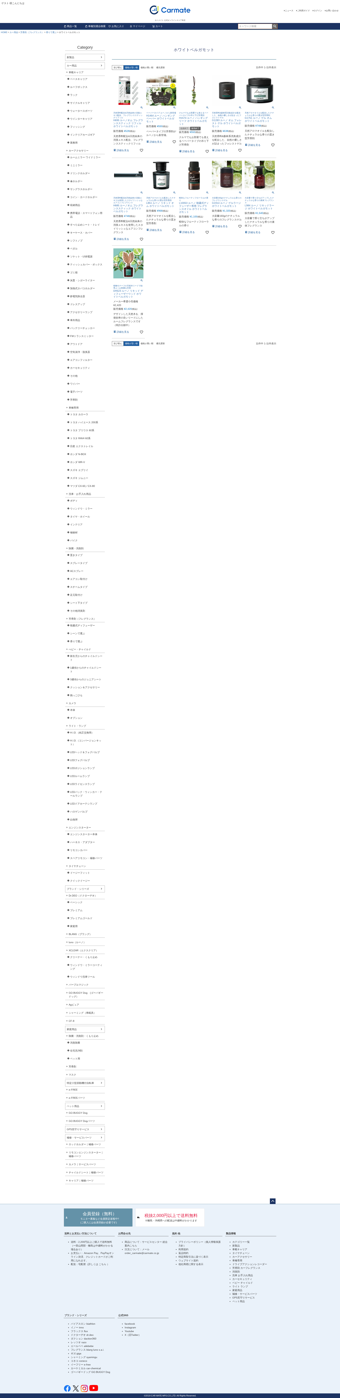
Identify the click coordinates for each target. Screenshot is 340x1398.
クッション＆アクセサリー (85, 687)
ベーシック (76, 902)
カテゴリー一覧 (241, 1241)
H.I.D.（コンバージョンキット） (85, 742)
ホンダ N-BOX (78, 454)
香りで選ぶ (51, 32)
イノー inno (77, 1327)
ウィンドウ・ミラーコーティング (86, 967)
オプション (76, 718)
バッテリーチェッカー (82, 328)
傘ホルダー (76, 181)
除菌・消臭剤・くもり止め (83, 1036)
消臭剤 (236, 1271)
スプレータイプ (78, 563)
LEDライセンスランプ (82, 784)
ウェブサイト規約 (188, 1260)
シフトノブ (76, 240)
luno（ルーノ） (77, 942)
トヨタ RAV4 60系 (80, 438)
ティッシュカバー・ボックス (86, 264)
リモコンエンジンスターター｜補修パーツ (86, 1154)
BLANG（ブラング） (80, 934)
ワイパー (75, 383)
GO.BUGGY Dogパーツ (82, 1121)
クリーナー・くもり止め (83, 957)
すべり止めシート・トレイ (85, 224)
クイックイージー (80, 880)
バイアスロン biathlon (83, 1323)
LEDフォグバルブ (80, 760)
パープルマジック (79, 984)
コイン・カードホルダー (83, 197)
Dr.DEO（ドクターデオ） (83, 895)
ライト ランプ (240, 1286)
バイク (74, 540)
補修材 (74, 532)
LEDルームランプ (80, 776)
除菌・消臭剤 (76, 548)
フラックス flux (79, 1331)
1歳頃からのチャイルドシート (85, 669)
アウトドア (76, 344)
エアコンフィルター (81, 360)
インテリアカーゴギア (82, 134)
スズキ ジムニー (79, 478)
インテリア (76, 524)
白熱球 (74, 819)
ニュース (289, 10)
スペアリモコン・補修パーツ (86, 858)
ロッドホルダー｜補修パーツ (85, 1144)
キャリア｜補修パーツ (81, 1180)
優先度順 (160, 67)
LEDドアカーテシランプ (83, 803)
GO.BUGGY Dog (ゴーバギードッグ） (86, 994)
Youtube (129, 1331)
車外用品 (75, 320)
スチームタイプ (78, 587)
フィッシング (77, 126)
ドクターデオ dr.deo (82, 1334)
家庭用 (74, 926)
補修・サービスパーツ (79, 1137)
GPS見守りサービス (78, 1129)
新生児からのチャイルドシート (86, 658)
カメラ (72, 703)
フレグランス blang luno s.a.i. (87, 1349)
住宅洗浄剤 (76, 1050)
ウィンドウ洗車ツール (82, 976)
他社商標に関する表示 (190, 1264)
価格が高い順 (147, 67)
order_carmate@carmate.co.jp (142, 1253)
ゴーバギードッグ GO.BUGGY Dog (90, 1372)
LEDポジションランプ (82, 768)
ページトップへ (273, 1201)
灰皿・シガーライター (82, 280)
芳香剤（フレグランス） (32, 32)
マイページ (139, 26)
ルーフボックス (78, 87)
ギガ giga (76, 1353)
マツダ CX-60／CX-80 (82, 486)
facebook (130, 1323)
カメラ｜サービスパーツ (82, 1164)
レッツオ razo (78, 1342)
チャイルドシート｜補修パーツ (86, 1172)
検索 (274, 26)
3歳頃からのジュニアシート (85, 679)
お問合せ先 (124, 1233)
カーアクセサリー (79, 150)
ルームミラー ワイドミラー (85, 157)
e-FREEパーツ (77, 1097)
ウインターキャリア (81, 118)
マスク (72, 1074)
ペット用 (75, 1058)
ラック (74, 95)
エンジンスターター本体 (83, 834)
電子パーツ (76, 391)
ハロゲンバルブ (78, 811)
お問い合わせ (332, 10)
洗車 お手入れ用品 (242, 1275)
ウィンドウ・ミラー (81, 508)
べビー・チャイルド (80, 649)
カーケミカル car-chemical (86, 1368)
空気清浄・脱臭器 (80, 352)
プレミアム (76, 910)
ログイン (318, 10)
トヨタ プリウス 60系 (82, 430)
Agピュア (74, 1004)
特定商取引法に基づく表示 (193, 1256)
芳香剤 (74, 399)
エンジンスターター (80, 827)
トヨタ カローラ (79, 414)
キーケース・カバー (81, 232)
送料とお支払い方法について (80, 1233)
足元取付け (76, 594)
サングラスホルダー (81, 189)
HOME (4, 32)
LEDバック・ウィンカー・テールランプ (86, 794)
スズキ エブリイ (79, 470)
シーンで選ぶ (77, 633)
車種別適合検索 (97, 26)
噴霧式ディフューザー (82, 625)
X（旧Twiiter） (133, 1334)
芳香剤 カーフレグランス (246, 1267)
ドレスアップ (77, 304)
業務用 (74, 142)
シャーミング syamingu (84, 1357)
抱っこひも (76, 695)
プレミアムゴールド (81, 918)
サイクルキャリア (80, 102)
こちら (103, 1264)
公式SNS (123, 1315)
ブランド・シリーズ (78, 888)
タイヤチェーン (77, 866)
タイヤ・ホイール (80, 516)
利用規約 (183, 1249)
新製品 (70, 57)
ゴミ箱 (74, 272)
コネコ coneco (79, 1360)
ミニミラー (76, 165)
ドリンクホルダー (80, 173)
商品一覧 (72, 26)
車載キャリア (76, 72)
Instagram (130, 1327)
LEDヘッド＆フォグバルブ (85, 752)
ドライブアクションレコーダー (249, 1264)
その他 (74, 375)
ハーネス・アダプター (82, 842)
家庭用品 (72, 1029)
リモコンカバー (78, 850)
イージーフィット (80, 872)
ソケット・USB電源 (81, 256)
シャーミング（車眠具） (82, 1012)
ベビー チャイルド (242, 1282)
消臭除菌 (75, 1042)
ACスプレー (76, 571)
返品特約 (183, 1253)
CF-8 (71, 1021)
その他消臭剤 (77, 610)
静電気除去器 (77, 296)
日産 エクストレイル (81, 446)
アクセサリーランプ (81, 312)
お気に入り (118, 26)
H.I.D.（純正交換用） (82, 732)
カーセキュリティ (80, 367)
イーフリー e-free (81, 1364)
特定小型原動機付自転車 (80, 1083)
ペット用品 (73, 1106)
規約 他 (176, 1233)
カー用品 (14, 32)
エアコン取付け (78, 579)
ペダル (74, 248)
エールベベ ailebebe (82, 1346)
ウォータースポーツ (81, 110)
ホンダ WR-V (77, 462)
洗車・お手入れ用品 (80, 494)
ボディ (74, 500)
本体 (72, 710)
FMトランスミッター (82, 336)
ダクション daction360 (83, 1338)
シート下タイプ (78, 602)
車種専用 (74, 407)
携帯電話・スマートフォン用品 (86, 215)
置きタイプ (76, 555)
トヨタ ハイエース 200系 (84, 422)
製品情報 (231, 1233)
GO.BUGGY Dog (78, 1112)
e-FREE (73, 1089)
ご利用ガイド (303, 10)
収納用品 (75, 205)
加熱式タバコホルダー (82, 288)
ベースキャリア (78, 79)
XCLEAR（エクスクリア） (83, 950)
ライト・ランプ (77, 725)
